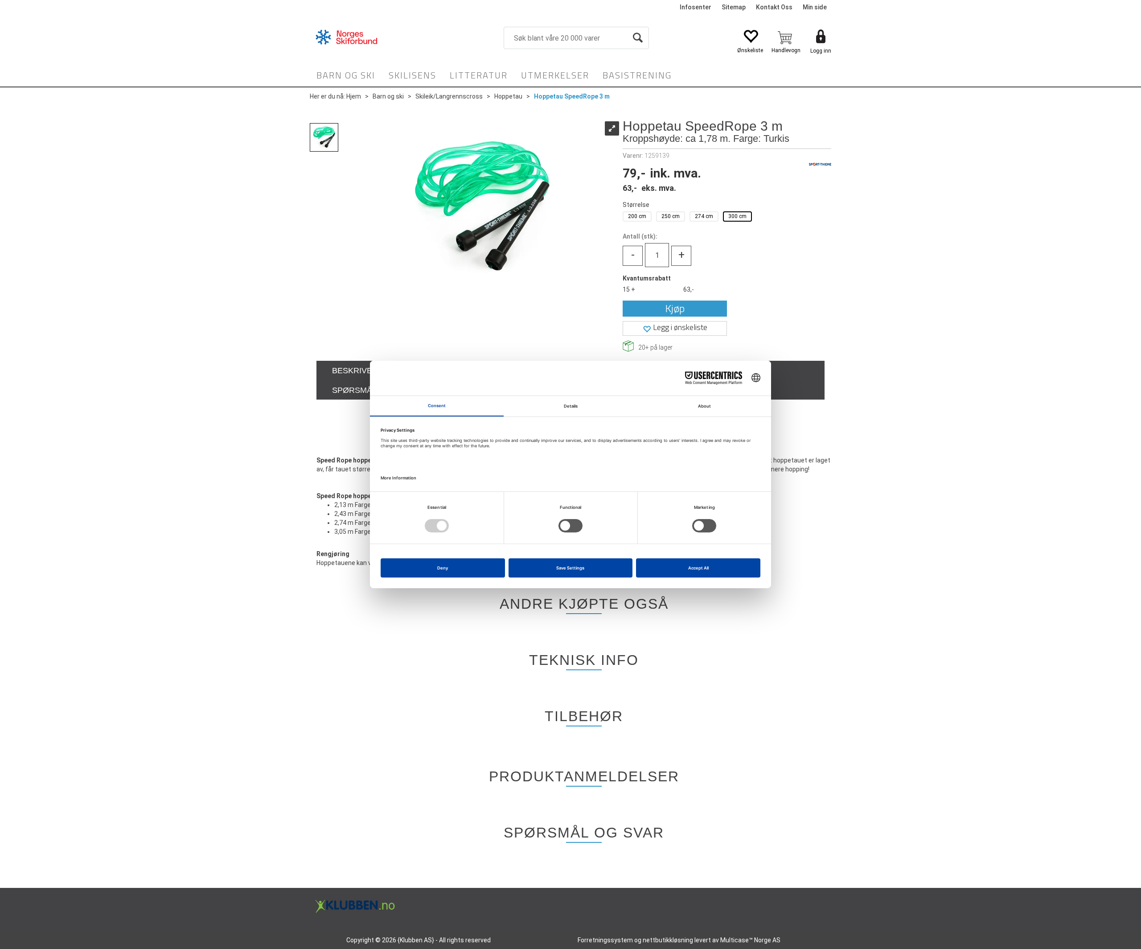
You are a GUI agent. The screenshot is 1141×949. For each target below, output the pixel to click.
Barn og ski (345, 75)
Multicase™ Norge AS (750, 940)
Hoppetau (508, 96)
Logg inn (820, 51)
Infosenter (695, 7)
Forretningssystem (605, 940)
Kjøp (675, 308)
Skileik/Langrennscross (449, 96)
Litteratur (479, 75)
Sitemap (734, 7)
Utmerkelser (555, 75)
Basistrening (637, 75)
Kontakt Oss (774, 7)
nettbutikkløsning (668, 940)
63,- (688, 289)
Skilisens (412, 75)
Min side (815, 7)
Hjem (353, 96)
